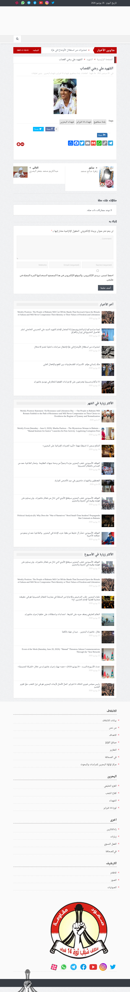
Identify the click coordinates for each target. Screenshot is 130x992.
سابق (91, 167)
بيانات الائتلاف (109, 721)
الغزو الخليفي (110, 786)
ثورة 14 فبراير (110, 808)
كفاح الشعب (111, 793)
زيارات (113, 837)
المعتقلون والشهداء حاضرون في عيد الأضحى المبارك (77, 481)
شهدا (91, 73)
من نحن (113, 728)
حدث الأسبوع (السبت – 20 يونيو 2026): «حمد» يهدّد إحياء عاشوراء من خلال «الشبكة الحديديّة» (59, 667)
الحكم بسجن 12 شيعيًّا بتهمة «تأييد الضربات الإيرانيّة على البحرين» (71, 446)
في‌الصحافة (111, 851)
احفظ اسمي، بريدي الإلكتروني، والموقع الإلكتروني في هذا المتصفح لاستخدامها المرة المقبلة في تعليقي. (66, 277)
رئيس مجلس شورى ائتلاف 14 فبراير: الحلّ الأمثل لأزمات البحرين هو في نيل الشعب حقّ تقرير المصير (60, 685)
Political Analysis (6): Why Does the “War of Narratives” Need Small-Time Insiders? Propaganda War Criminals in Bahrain (58, 517)
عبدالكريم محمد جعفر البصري (43, 171)
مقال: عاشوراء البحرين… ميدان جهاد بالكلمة (81, 632)
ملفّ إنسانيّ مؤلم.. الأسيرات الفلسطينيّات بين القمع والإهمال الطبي (71, 364)
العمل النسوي (110, 844)
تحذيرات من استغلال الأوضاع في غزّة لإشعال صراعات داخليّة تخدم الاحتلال (67, 347)
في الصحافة (111, 757)
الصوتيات (112, 887)
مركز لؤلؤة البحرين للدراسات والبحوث (99, 764)
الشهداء (113, 801)
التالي (35, 167)
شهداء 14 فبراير (62, 73)
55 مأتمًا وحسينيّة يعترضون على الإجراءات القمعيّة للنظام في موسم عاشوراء (66, 382)
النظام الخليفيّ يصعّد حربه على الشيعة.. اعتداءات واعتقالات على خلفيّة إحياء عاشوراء (62, 614)
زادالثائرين (112, 829)
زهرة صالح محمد (89, 171)
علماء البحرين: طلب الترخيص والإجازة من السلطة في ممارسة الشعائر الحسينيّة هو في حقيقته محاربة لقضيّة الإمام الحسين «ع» (59, 598)
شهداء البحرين (49, 73)
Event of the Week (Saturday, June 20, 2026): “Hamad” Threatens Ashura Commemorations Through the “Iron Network (61, 650)
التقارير (113, 750)
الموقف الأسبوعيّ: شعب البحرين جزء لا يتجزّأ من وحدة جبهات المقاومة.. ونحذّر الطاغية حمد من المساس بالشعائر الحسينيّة (59, 464)
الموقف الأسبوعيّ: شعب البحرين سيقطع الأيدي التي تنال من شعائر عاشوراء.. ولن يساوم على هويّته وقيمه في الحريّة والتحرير (60, 499)
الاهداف (113, 735)
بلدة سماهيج (75, 73)
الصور (114, 880)
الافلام (113, 873)
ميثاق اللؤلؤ (111, 742)
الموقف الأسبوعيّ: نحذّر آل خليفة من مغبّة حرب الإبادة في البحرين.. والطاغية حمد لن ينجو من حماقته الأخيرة (60, 534)
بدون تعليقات (36, 73)
